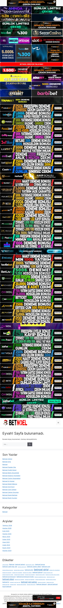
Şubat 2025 (6, 539)
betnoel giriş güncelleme (54, 570)
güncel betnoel (52, 584)
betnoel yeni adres (29, 582)
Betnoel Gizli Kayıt (8, 487)
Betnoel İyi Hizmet (8, 481)
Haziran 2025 (6, 534)
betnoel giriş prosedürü (17, 572)
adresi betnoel (5, 564)
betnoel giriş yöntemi (27, 572)
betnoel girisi (41, 569)
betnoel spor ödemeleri (30, 579)
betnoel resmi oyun (51, 576)
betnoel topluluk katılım (40, 579)
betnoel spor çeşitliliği (19, 579)
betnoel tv (5, 582)
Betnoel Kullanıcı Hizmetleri (11, 476)
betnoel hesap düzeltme (19, 574)
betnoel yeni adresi (42, 582)
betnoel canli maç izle (9, 566)
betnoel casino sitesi (34, 566)
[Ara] (29, 444)
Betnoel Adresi (7, 459)
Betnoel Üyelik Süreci (9, 470)
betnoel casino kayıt (22, 566)
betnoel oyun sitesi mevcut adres (52, 574)
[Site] (31, 107)
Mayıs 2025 (6, 536)
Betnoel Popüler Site (9, 467)
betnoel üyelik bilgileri (21, 584)
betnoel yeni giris (50, 582)
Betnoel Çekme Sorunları (10, 492)
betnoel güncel (37, 572)
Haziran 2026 (6, 528)
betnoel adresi (20, 564)
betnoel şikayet (41, 584)
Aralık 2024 (6, 545)
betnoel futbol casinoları (19, 570)
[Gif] (31, 176)
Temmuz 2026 (7, 525)
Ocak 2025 (6, 542)
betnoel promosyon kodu (25, 577)
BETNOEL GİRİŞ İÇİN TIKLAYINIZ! (31, 64)
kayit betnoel (6, 586)
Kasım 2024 (6, 548)
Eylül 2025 (5, 531)
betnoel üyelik (13, 584)
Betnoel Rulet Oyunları (9, 498)
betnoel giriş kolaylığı (6, 572)
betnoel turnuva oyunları (51, 579)
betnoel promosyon (9, 577)
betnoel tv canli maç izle (15, 582)
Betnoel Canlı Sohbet (9, 489)
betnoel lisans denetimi (30, 574)
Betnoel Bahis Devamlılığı (10, 473)
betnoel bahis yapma (30, 564)
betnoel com (46, 566)
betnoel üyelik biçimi (31, 584)
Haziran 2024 (6, 550)
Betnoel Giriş (6, 462)
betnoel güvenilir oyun (47, 572)
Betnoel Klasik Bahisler (9, 495)
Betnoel (4, 464)
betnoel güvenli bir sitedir (7, 574)
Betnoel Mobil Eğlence (9, 484)
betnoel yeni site (5, 584)
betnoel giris (29, 570)
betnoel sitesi (8, 579)
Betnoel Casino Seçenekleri (11, 478)
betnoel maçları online (40, 574)
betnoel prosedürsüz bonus (40, 576)
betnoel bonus (40, 564)
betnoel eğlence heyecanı (7, 570)
